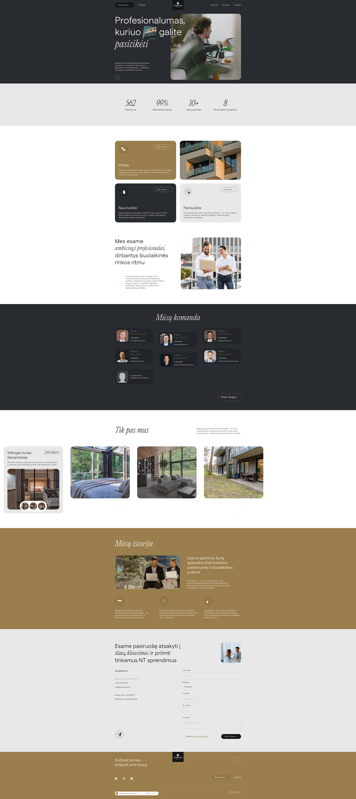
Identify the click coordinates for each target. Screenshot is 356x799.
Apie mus (214, 5)
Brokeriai (226, 5)
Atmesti (154, 793)
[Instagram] (124, 778)
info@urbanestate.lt (122, 687)
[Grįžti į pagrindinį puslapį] (178, 5)
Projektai (142, 5)
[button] (100, 479)
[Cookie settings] (117, 793)
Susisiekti (237, 5)
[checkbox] (183, 736)
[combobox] (184, 687)
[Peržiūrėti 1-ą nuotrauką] (25, 506)
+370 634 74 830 (121, 683)
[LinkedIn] (132, 778)
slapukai (138, 793)
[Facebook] (116, 778)
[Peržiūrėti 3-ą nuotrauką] (41, 506)
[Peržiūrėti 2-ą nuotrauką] (33, 506)
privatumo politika (201, 736)
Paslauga (185, 682)
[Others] (235, 792)
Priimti (149, 793)
